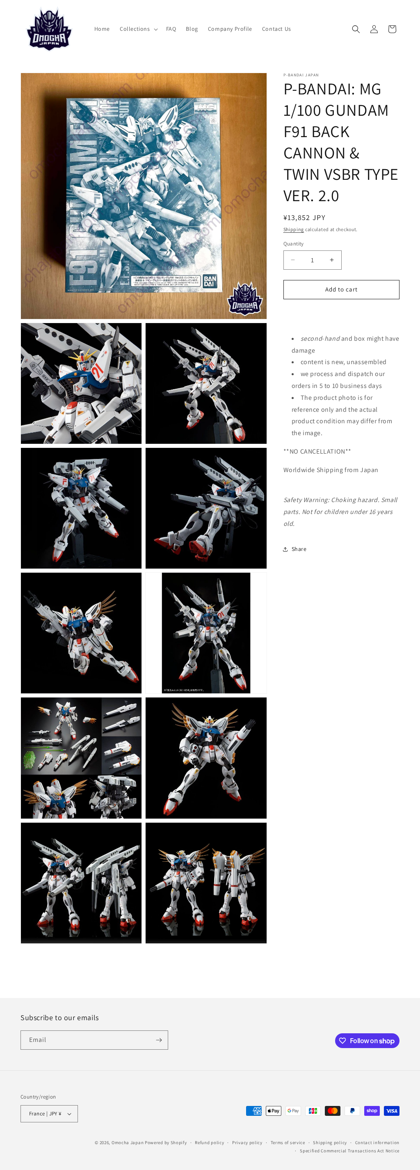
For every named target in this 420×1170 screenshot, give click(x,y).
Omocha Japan (128, 1142)
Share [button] (299, 549)
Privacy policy (247, 1142)
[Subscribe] (159, 1040)
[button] (138, 28)
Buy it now (341, 313)
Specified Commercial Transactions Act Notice (349, 1151)
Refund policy (209, 1142)
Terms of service (288, 1142)
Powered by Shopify (166, 1142)
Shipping (293, 229)
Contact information (377, 1142)
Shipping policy (330, 1142)
